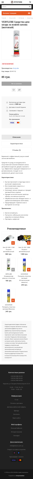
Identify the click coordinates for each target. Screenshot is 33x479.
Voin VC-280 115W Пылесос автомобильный (8, 249)
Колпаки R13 (19, 353)
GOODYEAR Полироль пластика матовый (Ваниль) (8, 307)
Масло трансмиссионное (17, 339)
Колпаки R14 (8, 355)
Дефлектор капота (17, 328)
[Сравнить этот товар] (19, 90)
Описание (16, 137)
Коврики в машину (10, 326)
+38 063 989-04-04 (16, 380)
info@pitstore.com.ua (16, 446)
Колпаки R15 (15, 355)
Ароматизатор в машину (19, 330)
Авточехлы (18, 341)
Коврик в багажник (20, 324)
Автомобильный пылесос (12, 351)
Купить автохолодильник (12, 333)
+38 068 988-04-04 (16, 376)
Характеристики (16, 144)
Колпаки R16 (23, 355)
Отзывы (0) (16, 150)
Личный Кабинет (16, 428)
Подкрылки (14, 337)
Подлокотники (23, 351)
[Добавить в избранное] (14, 90)
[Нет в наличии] (13, 269)
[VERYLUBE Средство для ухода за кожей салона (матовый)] (16, 45)
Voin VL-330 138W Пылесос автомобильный (24, 249)
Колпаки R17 (8, 357)
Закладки (16, 435)
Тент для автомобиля (21, 343)
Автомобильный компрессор (13, 349)
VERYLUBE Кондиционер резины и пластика (8, 276)
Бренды (16, 410)
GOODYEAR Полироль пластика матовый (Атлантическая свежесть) (24, 278)
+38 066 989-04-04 (16, 378)
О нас (16, 399)
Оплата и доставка (16, 403)
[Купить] (13, 243)
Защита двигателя (10, 324)
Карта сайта (16, 418)
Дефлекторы (8, 330)
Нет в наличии (16, 83)
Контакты (16, 414)
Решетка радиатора (10, 353)
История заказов (16, 432)
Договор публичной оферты (16, 407)
